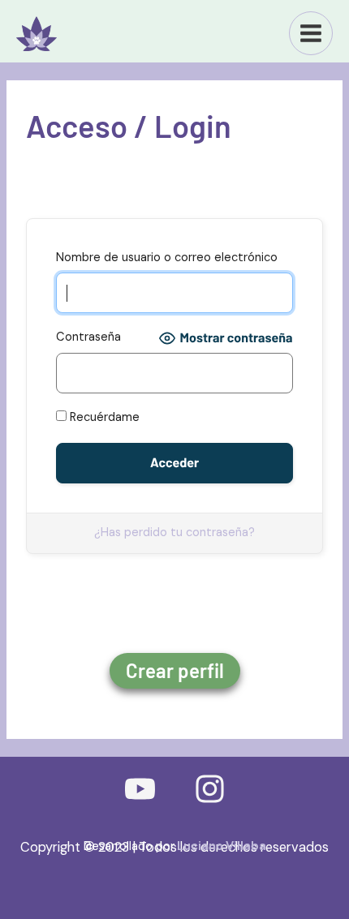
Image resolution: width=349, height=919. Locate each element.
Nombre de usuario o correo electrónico (167, 257)
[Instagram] (210, 789)
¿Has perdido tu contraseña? (174, 532)
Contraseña (88, 337)
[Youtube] (140, 789)
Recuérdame (103, 417)
